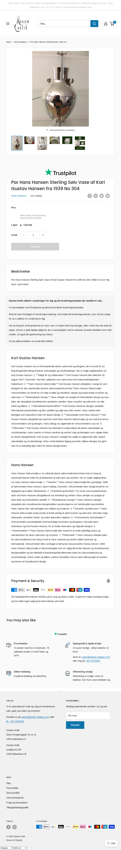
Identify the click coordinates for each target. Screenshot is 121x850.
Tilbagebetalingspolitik (17, 807)
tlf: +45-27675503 (15, 721)
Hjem (8, 42)
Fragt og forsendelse (16, 802)
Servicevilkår (13, 792)
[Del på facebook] (89, 195)
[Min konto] (105, 23)
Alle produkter (20, 42)
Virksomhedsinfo (15, 797)
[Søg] (94, 23)
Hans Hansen (18, 196)
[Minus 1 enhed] (23, 235)
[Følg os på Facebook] (8, 827)
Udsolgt (35, 246)
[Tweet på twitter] (101, 195)
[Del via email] (107, 195)
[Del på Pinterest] (95, 195)
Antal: (14, 235)
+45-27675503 (92, 660)
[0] (112, 23)
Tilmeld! (75, 725)
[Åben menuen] (7, 23)
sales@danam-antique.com (96, 657)
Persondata (12, 788)
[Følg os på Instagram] (14, 827)
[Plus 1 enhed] (43, 235)
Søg (8, 783)
